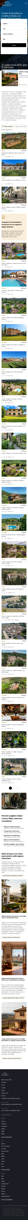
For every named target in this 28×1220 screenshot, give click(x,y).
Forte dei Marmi (5, 1146)
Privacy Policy (7, 1215)
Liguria (3, 1129)
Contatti (3, 1087)
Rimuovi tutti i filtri (20, 126)
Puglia (2, 1134)
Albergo (3, 1193)
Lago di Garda (5, 1151)
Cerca (14, 45)
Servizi (3, 1085)
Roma (2, 1153)
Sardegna (3, 1123)
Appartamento (5, 1183)
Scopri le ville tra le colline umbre (11, 937)
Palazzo (3, 1181)
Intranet (3, 1095)
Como (2, 1158)
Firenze (3, 1143)
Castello (3, 1186)
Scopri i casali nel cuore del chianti (12, 1058)
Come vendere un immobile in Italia (10, 1110)
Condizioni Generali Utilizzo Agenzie (10, 1098)
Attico (2, 1178)
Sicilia (2, 1131)
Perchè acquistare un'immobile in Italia (11, 1104)
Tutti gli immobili (7, 1199)
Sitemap (22, 1215)
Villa (2, 1176)
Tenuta (3, 1191)
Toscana (3, 1121)
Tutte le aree (5, 1169)
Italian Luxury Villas (6, 1079)
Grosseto (3, 1148)
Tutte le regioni (6, 1137)
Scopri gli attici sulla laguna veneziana (13, 875)
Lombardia (4, 1126)
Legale (3, 1090)
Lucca (2, 1166)
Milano (3, 1156)
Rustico (3, 1188)
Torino (3, 1161)
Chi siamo (3, 1082)
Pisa (2, 1164)
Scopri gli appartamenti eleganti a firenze (13, 997)
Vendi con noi (4, 1093)
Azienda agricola (5, 1196)
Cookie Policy (15, 1215)
